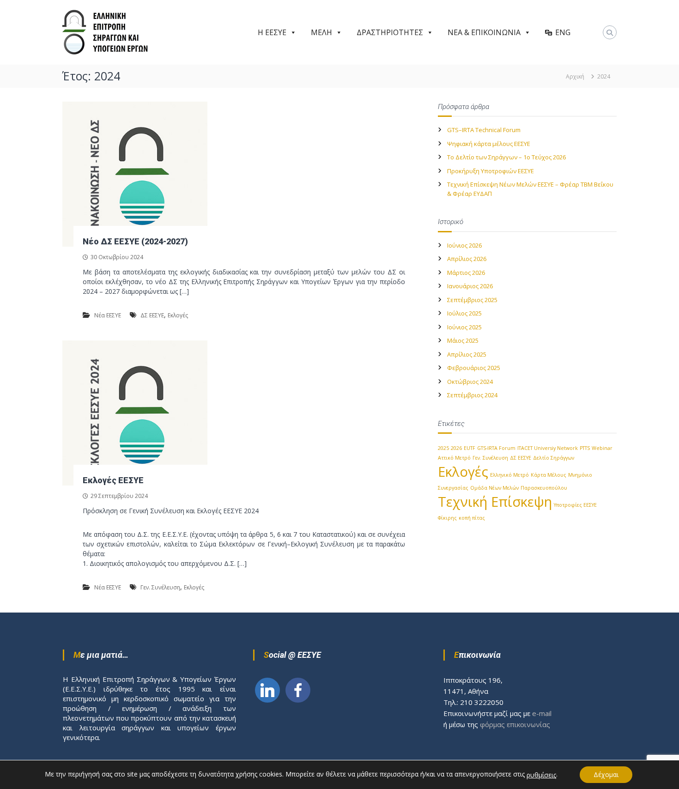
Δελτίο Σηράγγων (553, 458)
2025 (443, 448)
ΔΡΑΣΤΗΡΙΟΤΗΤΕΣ (390, 32)
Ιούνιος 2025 (464, 327)
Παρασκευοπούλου (544, 488)
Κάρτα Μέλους (548, 475)
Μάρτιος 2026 (466, 272)
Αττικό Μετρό (454, 458)
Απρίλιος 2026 (466, 259)
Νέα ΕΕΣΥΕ (107, 315)
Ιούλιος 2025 (464, 313)
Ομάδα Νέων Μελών (494, 488)
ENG (562, 32)
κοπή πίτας (472, 518)
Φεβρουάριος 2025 (473, 368)
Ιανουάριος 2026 (470, 286)
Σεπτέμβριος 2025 (472, 300)
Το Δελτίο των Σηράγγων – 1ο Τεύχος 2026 (506, 157)
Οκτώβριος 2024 (470, 381)
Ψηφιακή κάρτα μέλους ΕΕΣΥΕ (488, 144)
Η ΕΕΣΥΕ (272, 32)
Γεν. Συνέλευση (160, 587)
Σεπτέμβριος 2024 (472, 395)
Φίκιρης (447, 518)
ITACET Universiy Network (547, 448)
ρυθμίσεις (541, 775)
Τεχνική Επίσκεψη (495, 501)
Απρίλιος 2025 (466, 354)
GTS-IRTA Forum (496, 448)
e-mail (542, 713)
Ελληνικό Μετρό (509, 475)
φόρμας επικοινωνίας (515, 724)
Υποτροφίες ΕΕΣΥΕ (575, 505)
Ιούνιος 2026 (464, 245)
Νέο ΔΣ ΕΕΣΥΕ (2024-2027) (135, 241)
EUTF (469, 448)
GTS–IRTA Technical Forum (484, 130)
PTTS (585, 448)
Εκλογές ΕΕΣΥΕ (113, 480)
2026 (456, 448)
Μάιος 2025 (463, 340)
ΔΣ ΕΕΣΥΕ (152, 315)
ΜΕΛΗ (321, 32)
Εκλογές (178, 315)
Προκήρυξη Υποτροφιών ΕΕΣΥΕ (490, 171)
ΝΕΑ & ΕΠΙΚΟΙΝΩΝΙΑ (484, 32)
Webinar (602, 448)
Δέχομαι (606, 774)
